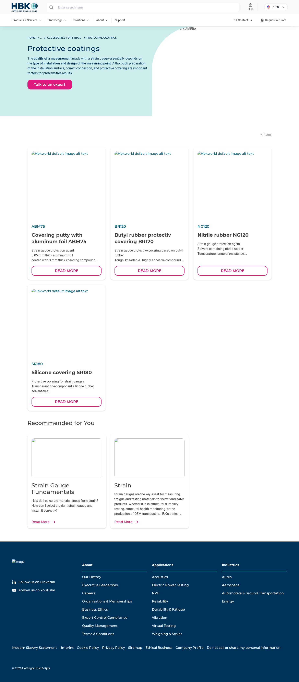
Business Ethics (95, 609)
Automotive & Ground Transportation (253, 593)
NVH (155, 593)
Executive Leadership (100, 585)
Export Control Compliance (104, 618)
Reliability (160, 601)
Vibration (159, 618)
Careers (88, 593)
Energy (228, 601)
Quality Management (100, 626)
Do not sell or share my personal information (243, 648)
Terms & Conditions (98, 634)
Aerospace (231, 585)
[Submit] (51, 7)
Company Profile (190, 648)
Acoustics (160, 577)
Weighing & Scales (167, 634)
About (87, 565)
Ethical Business (158, 648)
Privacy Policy (113, 648)
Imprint (67, 648)
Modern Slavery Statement (34, 648)
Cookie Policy (88, 648)
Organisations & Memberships (107, 601)
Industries (230, 565)
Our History (91, 577)
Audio (227, 577)
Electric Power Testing (170, 585)
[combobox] (143, 7)
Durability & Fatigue (168, 609)
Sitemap (135, 648)
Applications (162, 565)
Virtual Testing (164, 626)
